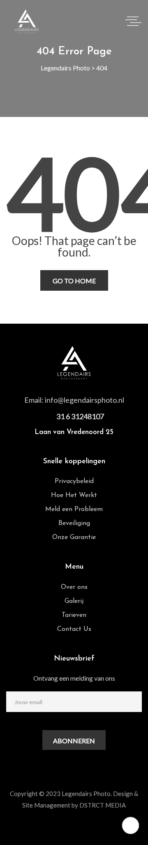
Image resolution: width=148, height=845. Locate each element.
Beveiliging (74, 523)
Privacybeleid (74, 481)
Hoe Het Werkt (74, 495)
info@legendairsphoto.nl (84, 399)
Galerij (74, 601)
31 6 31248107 (80, 416)
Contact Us (74, 629)
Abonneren (74, 741)
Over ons (74, 587)
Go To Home (74, 281)
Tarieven (74, 615)
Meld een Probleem (74, 509)
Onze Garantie (74, 537)
